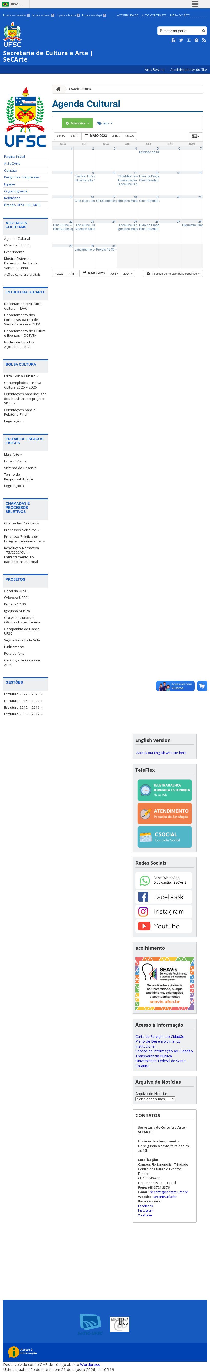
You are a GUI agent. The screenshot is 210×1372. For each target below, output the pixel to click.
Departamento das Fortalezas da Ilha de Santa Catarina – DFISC (22, 319)
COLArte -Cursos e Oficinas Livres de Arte (22, 619)
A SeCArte (12, 163)
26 (157, 221)
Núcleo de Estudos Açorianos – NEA (19, 344)
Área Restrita (155, 69)
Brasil (16, 4)
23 (92, 221)
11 (135, 173)
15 (70, 197)
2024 (128, 136)
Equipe (9, 184)
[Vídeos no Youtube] (189, 40)
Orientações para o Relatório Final (20, 412)
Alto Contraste (154, 15)
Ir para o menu (43, 15)
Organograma (15, 191)
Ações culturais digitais (22, 274)
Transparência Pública (153, 1055)
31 (114, 246)
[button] (172, 273)
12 (157, 173)
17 (114, 197)
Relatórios (12, 198)
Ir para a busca (68, 15)
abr (75, 136)
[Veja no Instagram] (197, 40)
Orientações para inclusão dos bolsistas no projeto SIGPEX (25, 398)
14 (200, 173)
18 (135, 197)
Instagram (146, 1210)
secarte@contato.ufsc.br (169, 1192)
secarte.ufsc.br (165, 1196)
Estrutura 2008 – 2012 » (23, 714)
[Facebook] (163, 902)
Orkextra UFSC (16, 597)
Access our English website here (161, 752)
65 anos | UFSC (17, 245)
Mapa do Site (180, 15)
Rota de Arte (14, 653)
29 (70, 246)
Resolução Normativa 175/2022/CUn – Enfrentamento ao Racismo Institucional (21, 554)
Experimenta (14, 252)
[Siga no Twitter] (181, 40)
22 (70, 221)
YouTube (145, 1215)
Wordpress (90, 1364)
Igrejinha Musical (17, 611)
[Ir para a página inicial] (57, 89)
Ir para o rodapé (93, 15)
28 (200, 221)
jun (115, 136)
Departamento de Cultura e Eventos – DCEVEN (25, 333)
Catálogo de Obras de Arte (22, 662)
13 (178, 173)
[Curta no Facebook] (174, 40)
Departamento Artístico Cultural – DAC (23, 306)
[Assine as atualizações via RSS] (204, 40)
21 (200, 197)
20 (178, 197)
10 (114, 173)
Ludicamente (14, 646)
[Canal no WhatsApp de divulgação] (163, 887)
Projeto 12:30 (15, 604)
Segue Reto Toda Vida (22, 640)
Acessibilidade (127, 15)
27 (178, 221)
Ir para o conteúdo (16, 15)
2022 (62, 136)
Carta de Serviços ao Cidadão (159, 1036)
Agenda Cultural (17, 238)
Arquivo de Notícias (151, 1093)
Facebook (145, 1206)
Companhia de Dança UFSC (21, 631)
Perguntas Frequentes (22, 177)
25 (135, 221)
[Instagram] (163, 916)
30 (92, 246)
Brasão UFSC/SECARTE (22, 205)
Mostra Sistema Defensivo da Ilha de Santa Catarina (21, 263)
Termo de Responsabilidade (18, 476)
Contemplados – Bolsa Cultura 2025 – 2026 (22, 385)
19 (157, 197)
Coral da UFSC (15, 591)
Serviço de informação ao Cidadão (164, 1051)
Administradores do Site (188, 69)
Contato (10, 170)
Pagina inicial (14, 156)
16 (92, 197)
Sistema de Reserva (20, 467)
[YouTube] (163, 931)
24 (114, 221)
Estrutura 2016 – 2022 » (23, 700)
